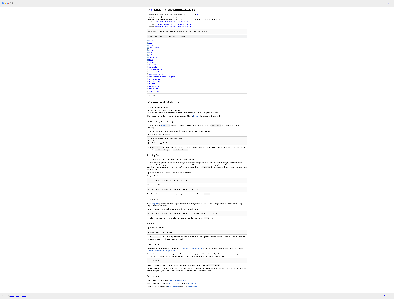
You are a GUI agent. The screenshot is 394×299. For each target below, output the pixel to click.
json (390, 296)
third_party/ (153, 57)
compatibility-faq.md (156, 72)
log (197, 14)
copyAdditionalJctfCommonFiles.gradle (162, 77)
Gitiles (12, 296)
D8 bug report (193, 283)
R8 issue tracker (173, 287)
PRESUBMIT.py (154, 86)
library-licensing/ (154, 48)
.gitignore (152, 62)
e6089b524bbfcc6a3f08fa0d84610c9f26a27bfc (171, 26)
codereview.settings (155, 69)
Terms (24, 296)
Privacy (18, 296)
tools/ (151, 60)
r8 (148, 10)
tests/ (151, 55)
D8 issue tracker (173, 283)
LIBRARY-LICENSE (155, 81)
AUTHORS (152, 65)
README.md (153, 89)
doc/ (150, 43)
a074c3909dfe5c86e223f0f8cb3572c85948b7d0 (171, 22)
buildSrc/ (152, 40)
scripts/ (151, 50)
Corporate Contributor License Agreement (161, 251)
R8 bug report (192, 287)
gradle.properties (154, 79)
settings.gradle (154, 91)
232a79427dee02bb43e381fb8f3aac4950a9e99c (171, 24)
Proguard (196, 116)
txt (385, 296)
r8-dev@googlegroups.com (178, 280)
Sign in (390, 3)
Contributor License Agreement (192, 248)
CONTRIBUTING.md (156, 74)
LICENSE (152, 84)
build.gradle (153, 67)
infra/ (151, 45)
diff (191, 24)
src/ (150, 52)
